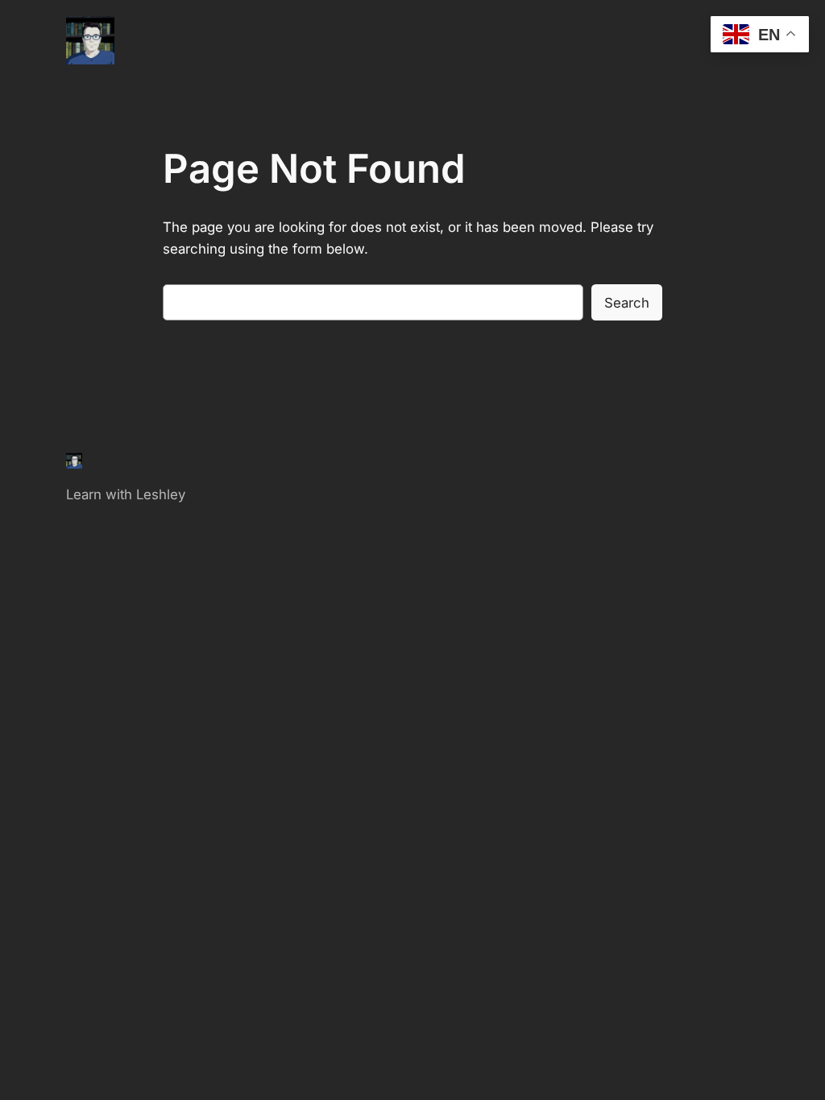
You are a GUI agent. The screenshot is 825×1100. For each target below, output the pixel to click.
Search (626, 303)
